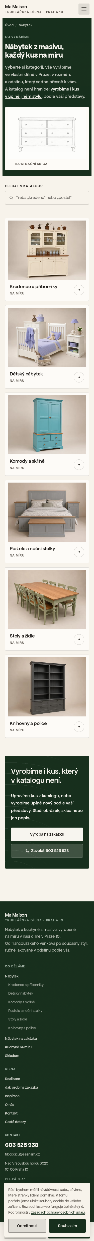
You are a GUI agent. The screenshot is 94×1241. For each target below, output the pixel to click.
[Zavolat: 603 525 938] (72, 9)
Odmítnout (27, 1225)
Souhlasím (67, 1225)
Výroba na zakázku (47, 834)
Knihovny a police (22, 1028)
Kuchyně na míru (18, 1047)
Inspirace (12, 1096)
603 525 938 (22, 1145)
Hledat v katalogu (24, 186)
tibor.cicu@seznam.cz (22, 1154)
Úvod (9, 25)
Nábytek (12, 976)
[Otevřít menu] (83, 9)
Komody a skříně (21, 1002)
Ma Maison (34, 9)
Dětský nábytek (20, 993)
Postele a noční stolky (25, 1010)
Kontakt (11, 1113)
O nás (9, 1104)
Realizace (12, 1079)
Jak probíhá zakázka (21, 1087)
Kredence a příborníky (26, 984)
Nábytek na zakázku (21, 1038)
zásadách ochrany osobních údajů (58, 1212)
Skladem (12, 1055)
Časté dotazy (15, 1122)
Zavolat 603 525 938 (50, 850)
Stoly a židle (17, 1019)
